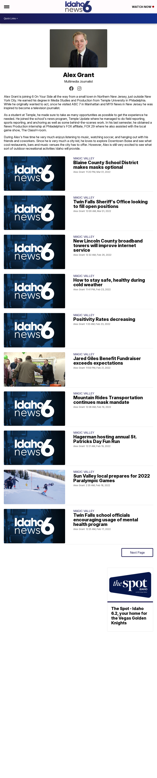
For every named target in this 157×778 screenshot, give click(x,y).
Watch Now (142, 7)
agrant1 (79, 88)
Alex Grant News (71, 88)
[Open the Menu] (6, 6)
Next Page (137, 552)
